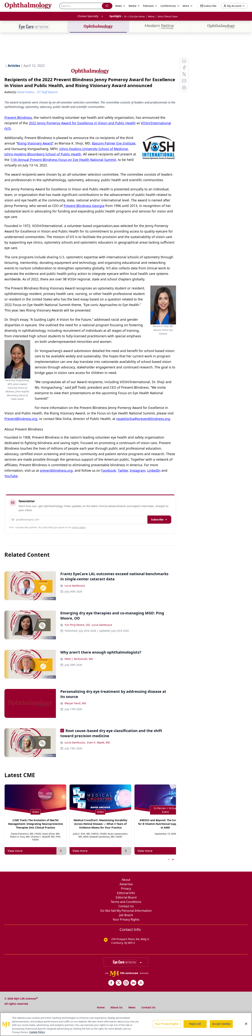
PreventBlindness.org (20, 418)
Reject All (195, 1024)
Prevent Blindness (18, 117)
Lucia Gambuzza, (75, 742)
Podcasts (148, 6)
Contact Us (126, 906)
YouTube (11, 476)
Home (101, 1007)
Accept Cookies (221, 1024)
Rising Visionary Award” (35, 143)
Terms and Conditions (126, 902)
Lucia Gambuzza (75, 585)
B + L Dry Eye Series (134, 16)
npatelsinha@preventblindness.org (143, 418)
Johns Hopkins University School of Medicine (93, 149)
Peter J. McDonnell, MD (79, 659)
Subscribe (157, 519)
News (131, 1007)
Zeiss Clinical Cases (168, 16)
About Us (116, 1007)
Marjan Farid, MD (75, 703)
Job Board (126, 915)
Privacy (126, 889)
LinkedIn (153, 470)
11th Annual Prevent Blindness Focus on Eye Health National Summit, (63, 159)
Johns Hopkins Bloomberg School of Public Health (42, 154)
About (126, 880)
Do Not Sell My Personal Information (126, 911)
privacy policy (79, 527)
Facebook (108, 470)
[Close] (246, 1024)
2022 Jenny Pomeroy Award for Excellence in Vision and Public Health (82, 123)
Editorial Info (126, 893)
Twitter (123, 470)
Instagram (137, 470)
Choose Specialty (87, 16)
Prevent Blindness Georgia (84, 205)
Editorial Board (126, 897)
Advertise (126, 884)
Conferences (168, 6)
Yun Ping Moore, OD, (77, 625)
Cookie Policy (37, 1032)
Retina (151, 16)
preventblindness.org (56, 470)
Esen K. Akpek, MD (98, 742)
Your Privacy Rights (126, 919)
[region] (126, 1024)
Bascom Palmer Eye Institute (113, 143)
